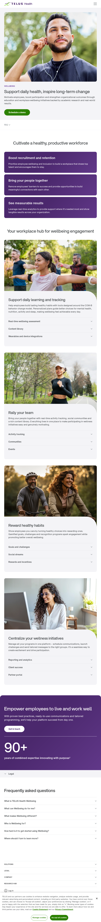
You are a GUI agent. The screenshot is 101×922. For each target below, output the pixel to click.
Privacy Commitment (64, 909)
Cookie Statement (40, 909)
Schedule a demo (17, 112)
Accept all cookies (59, 917)
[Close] (97, 898)
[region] (50, 907)
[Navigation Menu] (95, 4)
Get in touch (14, 729)
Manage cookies (39, 917)
